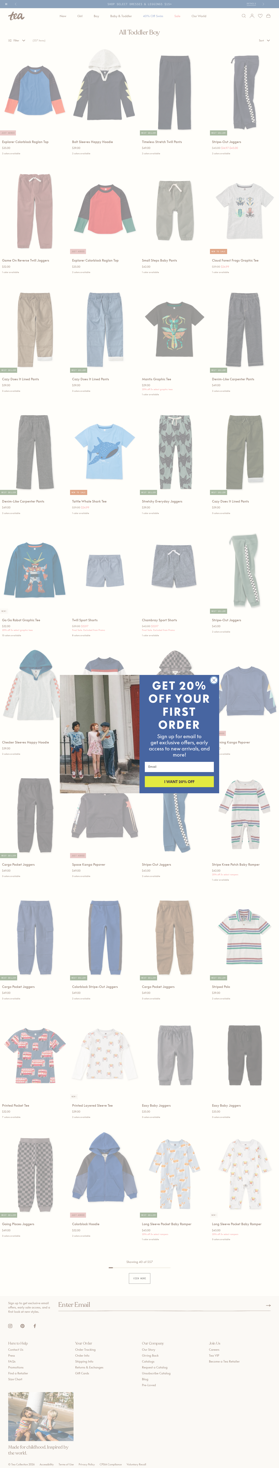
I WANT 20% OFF (179, 781)
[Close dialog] (214, 680)
